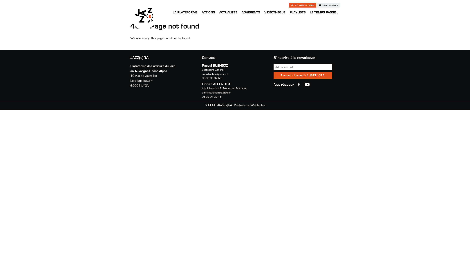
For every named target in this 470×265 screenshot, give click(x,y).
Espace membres (330, 5)
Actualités (228, 12)
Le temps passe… (324, 12)
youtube (307, 84)
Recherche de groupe (304, 5)
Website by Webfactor (249, 105)
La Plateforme (185, 12)
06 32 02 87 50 (211, 78)
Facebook (299, 84)
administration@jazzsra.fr (216, 92)
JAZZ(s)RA (144, 15)
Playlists (298, 12)
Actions (208, 12)
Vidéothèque (274, 12)
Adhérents (251, 12)
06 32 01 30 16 (211, 96)
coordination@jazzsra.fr (215, 74)
